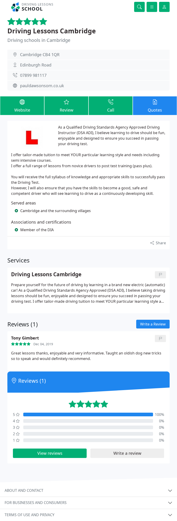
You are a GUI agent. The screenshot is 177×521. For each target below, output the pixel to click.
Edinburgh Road (35, 65)
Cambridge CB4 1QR (39, 54)
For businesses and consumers (36, 502)
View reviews (49, 453)
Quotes (155, 110)
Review (66, 110)
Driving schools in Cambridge (38, 40)
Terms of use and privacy (29, 514)
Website (22, 110)
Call (110, 110)
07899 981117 (33, 75)
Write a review (127, 453)
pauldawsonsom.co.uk (42, 85)
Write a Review (153, 324)
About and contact (24, 490)
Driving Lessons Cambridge (51, 30)
